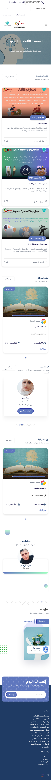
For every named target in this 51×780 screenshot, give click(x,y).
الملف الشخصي (25, 411)
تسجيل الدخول (20, 15)
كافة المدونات (9, 77)
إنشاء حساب (7, 15)
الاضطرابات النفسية (37, 334)
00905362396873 (33, 2)
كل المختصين (8, 367)
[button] (25, 357)
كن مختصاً (42, 621)
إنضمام (11, 694)
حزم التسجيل (27, 621)
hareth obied (35, 321)
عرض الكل (8, 279)
